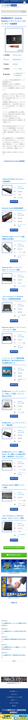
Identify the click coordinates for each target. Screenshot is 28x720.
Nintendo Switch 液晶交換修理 (12, 208)
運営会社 (14, 705)
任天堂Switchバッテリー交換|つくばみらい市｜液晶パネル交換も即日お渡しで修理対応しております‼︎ (14, 454)
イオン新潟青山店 (21, 535)
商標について (14, 700)
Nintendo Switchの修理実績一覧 (15, 547)
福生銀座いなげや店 (21, 380)
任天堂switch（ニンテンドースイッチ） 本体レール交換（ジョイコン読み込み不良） (14, 394)
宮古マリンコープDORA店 (21, 346)
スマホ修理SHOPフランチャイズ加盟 (14, 697)
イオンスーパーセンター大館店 (21, 504)
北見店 (19, 441)
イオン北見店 (21, 412)
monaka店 (20, 197)
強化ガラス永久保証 (14, 702)
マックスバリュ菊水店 (21, 256)
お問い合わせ (14, 694)
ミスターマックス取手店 (21, 473)
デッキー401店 (21, 286)
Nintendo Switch (17, 55)
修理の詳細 (14, 201)
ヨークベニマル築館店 (21, 225)
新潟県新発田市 (17, 59)
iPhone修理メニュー (14, 691)
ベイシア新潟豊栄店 (21, 316)
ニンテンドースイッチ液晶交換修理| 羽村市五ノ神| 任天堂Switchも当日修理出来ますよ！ (13, 360)
